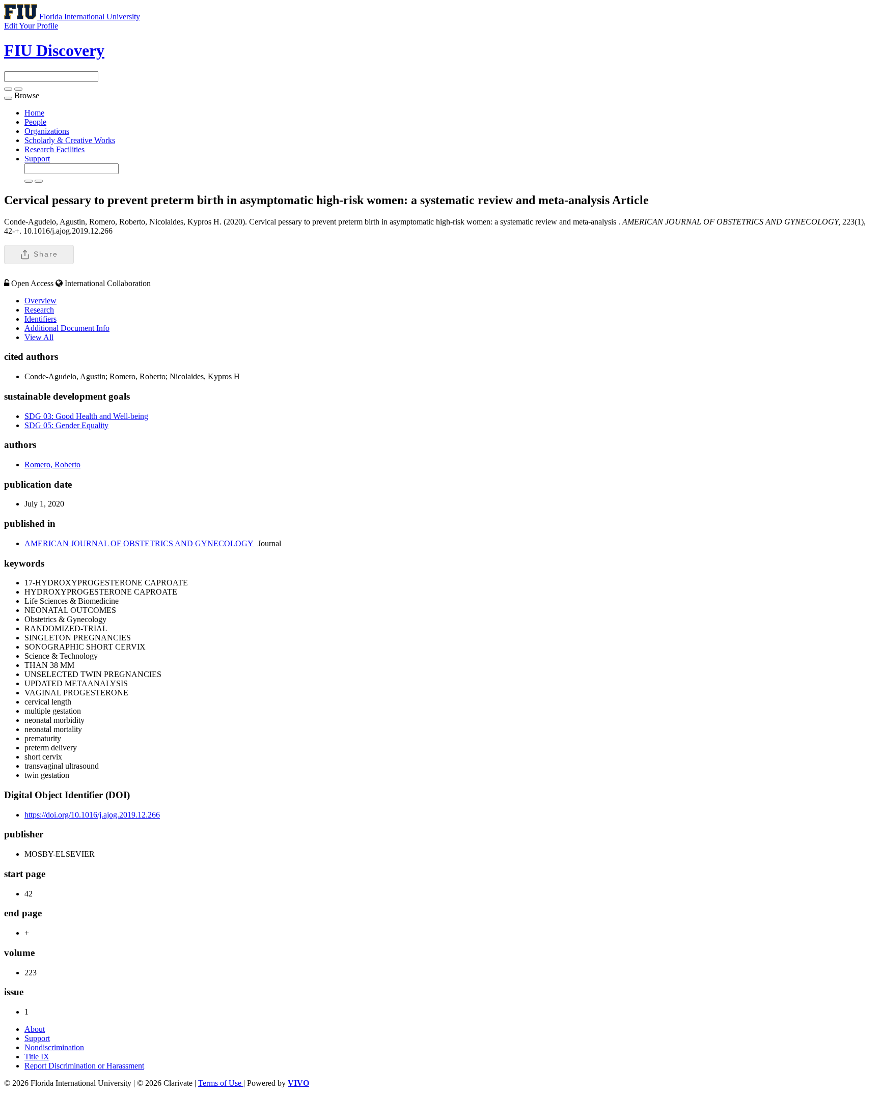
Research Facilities (54, 149)
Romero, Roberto (52, 464)
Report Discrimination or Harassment (84, 1065)
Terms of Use (220, 1083)
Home (34, 112)
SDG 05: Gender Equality (66, 425)
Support (37, 158)
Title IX (36, 1056)
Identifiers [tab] (40, 319)
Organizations (46, 131)
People (35, 122)
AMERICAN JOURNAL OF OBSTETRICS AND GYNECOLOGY (139, 543)
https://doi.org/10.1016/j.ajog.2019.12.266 (92, 814)
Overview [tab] (40, 300)
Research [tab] (39, 309)
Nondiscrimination (54, 1047)
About (34, 1029)
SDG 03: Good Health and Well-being (86, 416)
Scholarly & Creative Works (69, 140)
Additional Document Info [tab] (66, 328)
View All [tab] (38, 337)
